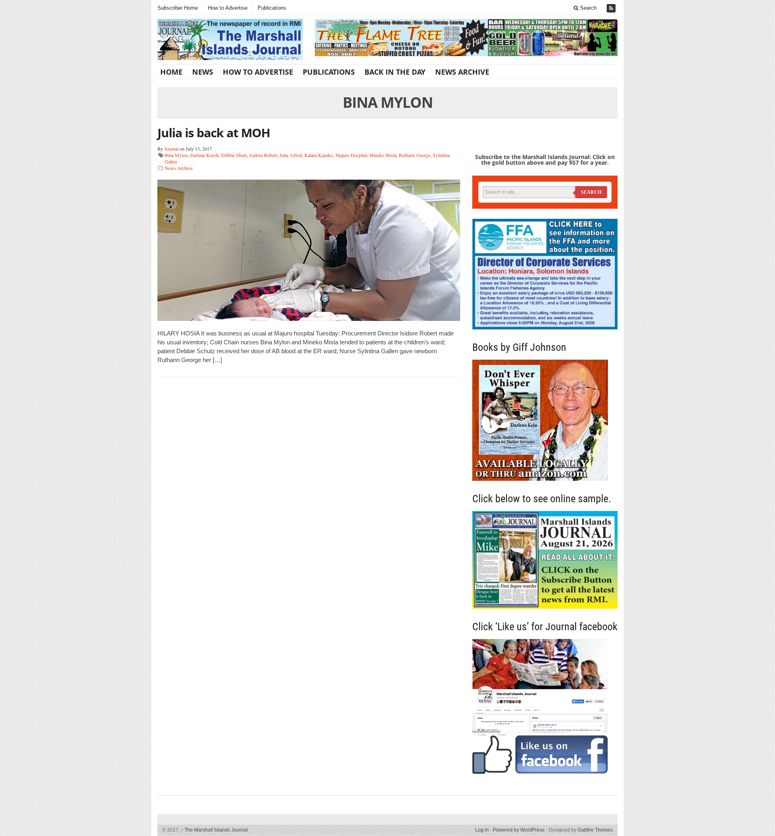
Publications (272, 8)
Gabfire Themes (595, 830)
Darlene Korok (204, 155)
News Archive (462, 72)
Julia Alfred (290, 155)
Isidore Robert (263, 155)
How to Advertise (227, 8)
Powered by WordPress (519, 830)
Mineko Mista (382, 155)
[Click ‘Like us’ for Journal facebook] (545, 706)
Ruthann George (414, 155)
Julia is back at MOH (213, 132)
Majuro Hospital (351, 155)
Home (171, 72)
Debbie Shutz (234, 155)
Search (587, 8)
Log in (482, 830)
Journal (171, 148)
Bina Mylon (176, 155)
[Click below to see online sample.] (545, 559)
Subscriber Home (177, 8)
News (202, 72)
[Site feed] (612, 8)
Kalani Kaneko (318, 155)
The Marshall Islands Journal (214, 830)
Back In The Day (394, 72)
